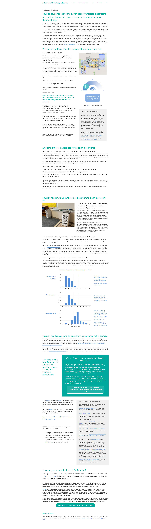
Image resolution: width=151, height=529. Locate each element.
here (88, 105)
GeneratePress (87, 527)
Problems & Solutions (83, 3)
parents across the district (90, 441)
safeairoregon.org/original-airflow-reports (84, 518)
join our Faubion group (69, 44)
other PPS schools (95, 439)
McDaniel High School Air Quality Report (88, 408)
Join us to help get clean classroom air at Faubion (75, 505)
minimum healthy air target (53, 247)
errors (43, 519)
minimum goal (49, 442)
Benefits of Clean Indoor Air (85, 413)
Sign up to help (50, 476)
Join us (44, 489)
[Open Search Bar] (107, 3)
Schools (73, 3)
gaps (96, 121)
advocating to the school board (93, 450)
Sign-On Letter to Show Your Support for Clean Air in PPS (92, 428)
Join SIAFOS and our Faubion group (57, 351)
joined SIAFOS (90, 460)
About (92, 3)
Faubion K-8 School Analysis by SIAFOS (90, 139)
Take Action (100, 3)
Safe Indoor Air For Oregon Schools (55, 3)
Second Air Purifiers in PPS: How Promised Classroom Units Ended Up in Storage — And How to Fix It (85, 389)
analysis (48, 400)
